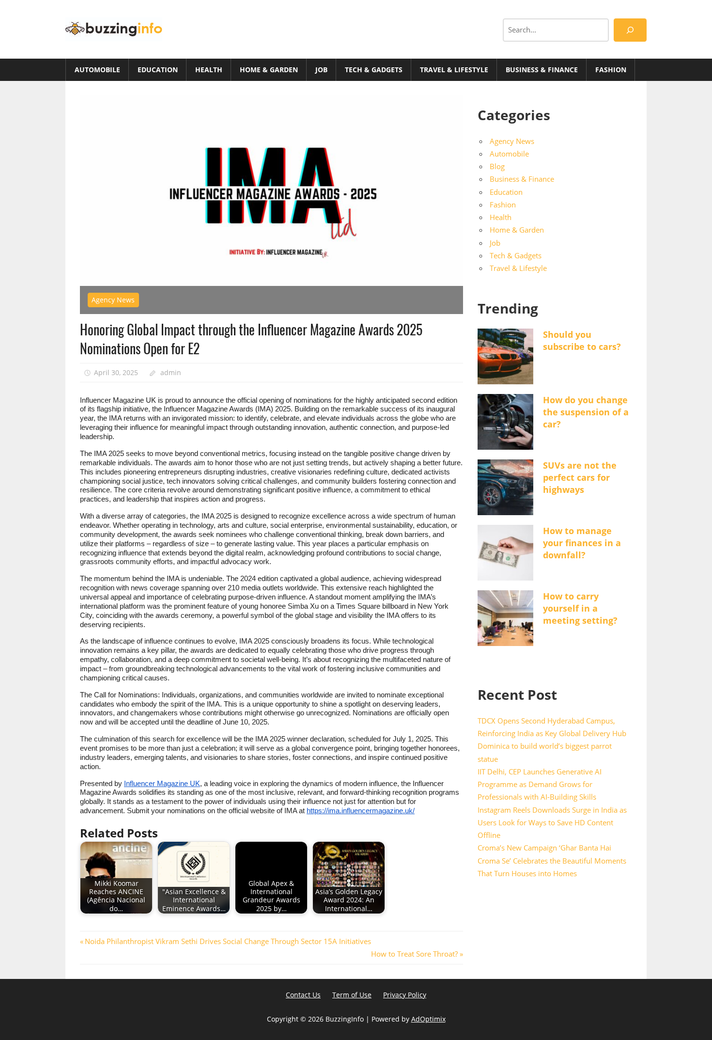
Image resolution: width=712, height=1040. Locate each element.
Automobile (97, 69)
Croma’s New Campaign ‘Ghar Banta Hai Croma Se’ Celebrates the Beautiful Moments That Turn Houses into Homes (552, 860)
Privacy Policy (404, 994)
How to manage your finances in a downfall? (582, 543)
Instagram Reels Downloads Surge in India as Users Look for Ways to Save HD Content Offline (552, 822)
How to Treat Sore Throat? (414, 954)
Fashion (610, 69)
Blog (497, 166)
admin (170, 372)
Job (321, 69)
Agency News (113, 299)
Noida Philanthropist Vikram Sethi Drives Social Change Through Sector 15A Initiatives (227, 941)
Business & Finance (542, 69)
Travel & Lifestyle (454, 69)
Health (208, 69)
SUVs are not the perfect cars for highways (580, 477)
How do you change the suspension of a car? (586, 412)
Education (158, 69)
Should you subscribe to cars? (582, 340)
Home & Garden (269, 69)
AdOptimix (428, 1019)
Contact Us (303, 994)
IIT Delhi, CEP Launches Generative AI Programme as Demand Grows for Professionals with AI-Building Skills (540, 784)
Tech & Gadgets (373, 69)
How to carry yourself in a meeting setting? (580, 608)
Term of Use (351, 994)
